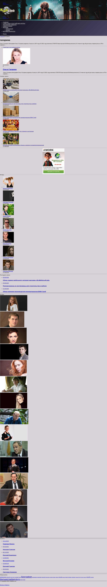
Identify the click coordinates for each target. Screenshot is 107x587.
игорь (54, 577)
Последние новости (9, 25)
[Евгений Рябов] (12, 327)
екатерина (47, 577)
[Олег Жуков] (14, 537)
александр (3, 577)
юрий (24, 579)
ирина (57, 577)
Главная (2, 36)
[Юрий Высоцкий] (14, 456)
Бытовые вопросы (9, 31)
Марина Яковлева (8, 188)
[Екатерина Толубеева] (14, 472)
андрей (16, 577)
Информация (9, 28)
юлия (22, 579)
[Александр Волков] (8, 270)
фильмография (7, 579)
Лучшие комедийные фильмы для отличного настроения (18, 131)
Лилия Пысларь (7, 229)
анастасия (12, 577)
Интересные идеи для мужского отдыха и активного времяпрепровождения (23, 145)
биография (26, 577)
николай (77, 577)
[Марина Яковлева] (8, 187)
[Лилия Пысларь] (8, 228)
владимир (34, 577)
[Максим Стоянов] (14, 359)
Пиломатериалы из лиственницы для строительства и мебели (19, 103)
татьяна (92, 577)
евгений (43, 577)
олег (80, 577)
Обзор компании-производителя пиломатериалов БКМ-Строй (19, 117)
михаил (70, 577)
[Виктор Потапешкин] (14, 424)
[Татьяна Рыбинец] (13, 375)
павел (85, 577)
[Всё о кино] (7, 14)
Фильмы (5, 27)
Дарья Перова (7, 216)
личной (60, 577)
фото (17, 579)
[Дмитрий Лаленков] (14, 488)
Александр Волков (8, 271)
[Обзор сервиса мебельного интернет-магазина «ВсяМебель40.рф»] (11, 88)
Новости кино (7, 26)
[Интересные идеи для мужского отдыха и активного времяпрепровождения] (11, 144)
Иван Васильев (7, 243)
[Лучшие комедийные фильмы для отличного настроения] (11, 130)
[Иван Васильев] (8, 242)
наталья (73, 577)
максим (63, 577)
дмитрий (39, 577)
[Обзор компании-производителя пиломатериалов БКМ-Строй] (11, 116)
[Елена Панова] (13, 504)
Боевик (8, 30)
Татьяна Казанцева (8, 257)
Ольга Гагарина (10, 69)
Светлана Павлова (8, 202)
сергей (88, 577)
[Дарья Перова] (8, 214)
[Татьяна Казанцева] (8, 256)
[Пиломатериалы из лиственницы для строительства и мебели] (11, 102)
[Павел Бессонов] (13, 391)
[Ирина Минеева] (13, 408)
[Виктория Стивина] (14, 440)
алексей (8, 577)
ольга (82, 577)
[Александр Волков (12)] (13, 521)
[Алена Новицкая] (13, 310)
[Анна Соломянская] (13, 343)
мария (66, 577)
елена (51, 577)
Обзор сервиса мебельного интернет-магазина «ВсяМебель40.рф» (21, 90)
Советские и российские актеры (14, 23)
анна (20, 577)
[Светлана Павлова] (8, 201)
